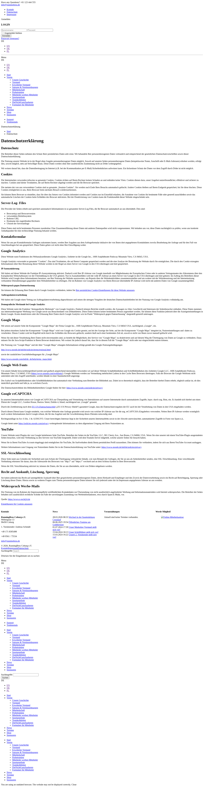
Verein (9, 632)
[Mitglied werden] (172, 517)
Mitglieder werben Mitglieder (25, 650)
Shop (9, 667)
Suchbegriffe (6, 551)
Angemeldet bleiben (13, 33)
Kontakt (10, 9)
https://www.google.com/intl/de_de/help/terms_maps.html (26, 359)
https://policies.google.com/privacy (33, 423)
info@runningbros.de (10, 5)
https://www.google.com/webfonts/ (47, 373)
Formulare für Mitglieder (23, 660)
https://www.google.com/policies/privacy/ (84, 388)
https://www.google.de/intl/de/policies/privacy (121, 447)
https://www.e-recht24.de (19, 499)
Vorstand (16, 637)
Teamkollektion (19, 655)
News (9, 662)
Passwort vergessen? (10, 38)
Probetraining (18, 647)
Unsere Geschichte (20, 635)
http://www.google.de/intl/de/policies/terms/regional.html (26, 350)
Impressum (11, 14)
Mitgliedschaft (18, 645)
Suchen (5, 678)
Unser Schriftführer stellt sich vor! (83, 532)
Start (9, 630)
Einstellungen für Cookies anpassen (16, 504)
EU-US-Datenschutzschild (43, 407)
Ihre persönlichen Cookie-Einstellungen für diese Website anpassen (105, 290)
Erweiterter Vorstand (21, 640)
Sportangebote (18, 652)
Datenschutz (12, 12)
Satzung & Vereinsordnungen (25, 642)
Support (10, 119)
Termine (10, 665)
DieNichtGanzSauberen (22, 657)
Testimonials (12, 122)
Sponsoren (11, 670)
